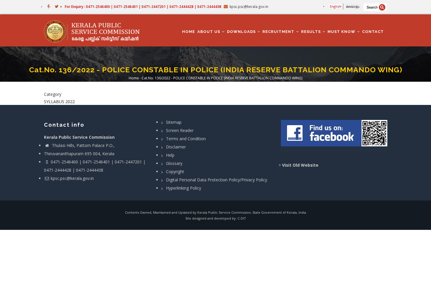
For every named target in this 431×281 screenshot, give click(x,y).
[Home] (94, 30)
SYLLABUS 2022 (59, 101)
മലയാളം (352, 6)
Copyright (175, 171)
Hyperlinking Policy (183, 188)
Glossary (174, 163)
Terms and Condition (186, 138)
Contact (373, 31)
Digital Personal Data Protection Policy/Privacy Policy (216, 180)
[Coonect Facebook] (335, 135)
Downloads (242, 31)
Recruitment (279, 31)
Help (170, 155)
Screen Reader (180, 130)
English (335, 6)
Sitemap (173, 122)
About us (209, 31)
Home (188, 31)
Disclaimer (176, 147)
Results (311, 31)
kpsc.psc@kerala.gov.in (72, 178)
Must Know (342, 31)
